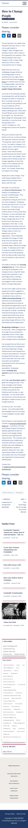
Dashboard (6, 706)
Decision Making (16, 706)
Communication (8, 692)
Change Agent (7, 687)
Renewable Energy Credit (12, 565)
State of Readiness (14, 781)
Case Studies (21, 684)
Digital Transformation (8, 712)
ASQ (17, 667)
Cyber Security (18, 703)
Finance (6, 725)
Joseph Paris (8, 625)
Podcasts (7, 654)
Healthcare (6, 734)
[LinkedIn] (4, 36)
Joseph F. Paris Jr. (14, 788)
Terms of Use (21, 814)
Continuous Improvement (11, 695)
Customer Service (7, 703)
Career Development (9, 684)
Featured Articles (9, 649)
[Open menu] (24, 3)
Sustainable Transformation (13, 593)
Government (21, 728)
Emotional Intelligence (9, 717)
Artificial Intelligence (8, 667)
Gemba (14, 725)
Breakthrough (14, 673)
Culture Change (16, 698)
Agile (18, 665)
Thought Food (19, 654)
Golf (14, 728)
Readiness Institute (14, 795)
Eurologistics (7, 723)
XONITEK (5, 22)
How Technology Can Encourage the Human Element (21, 505)
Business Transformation (9, 681)
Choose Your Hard (10, 622)
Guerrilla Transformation (8, 731)
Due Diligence (19, 712)
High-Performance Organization (11, 736)
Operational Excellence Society (14, 773)
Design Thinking (7, 709)
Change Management (9, 690)
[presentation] (14, 611)
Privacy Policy (10, 814)
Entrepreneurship (8, 720)
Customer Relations (9, 701)
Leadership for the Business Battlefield (7, 503)
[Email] (19, 36)
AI (23, 665)
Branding (5, 673)
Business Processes (8, 678)
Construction (18, 692)
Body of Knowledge (8, 19)
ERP (18, 720)
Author (16, 670)
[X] (14, 36)
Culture (6, 698)
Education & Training (9, 714)
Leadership (19, 492)
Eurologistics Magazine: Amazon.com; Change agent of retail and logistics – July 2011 (14, 532)
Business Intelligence (8, 676)
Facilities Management (18, 723)
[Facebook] (9, 36)
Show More (6, 741)
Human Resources (8, 492)
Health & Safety (20, 731)
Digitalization (17, 709)
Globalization (6, 728)
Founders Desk (9, 651)
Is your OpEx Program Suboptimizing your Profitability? (11, 549)
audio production (7, 670)
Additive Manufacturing (8, 665)
